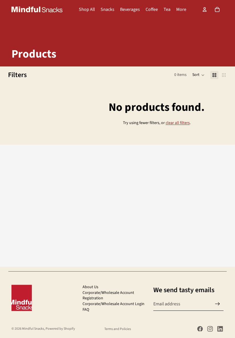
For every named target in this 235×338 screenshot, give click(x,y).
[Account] (204, 9)
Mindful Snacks (33, 328)
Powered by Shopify (60, 328)
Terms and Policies (117, 329)
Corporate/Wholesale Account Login (113, 304)
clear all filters (178, 123)
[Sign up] (217, 304)
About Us (90, 287)
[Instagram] (210, 328)
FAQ (86, 309)
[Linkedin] (220, 328)
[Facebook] (200, 328)
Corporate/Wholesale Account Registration (108, 295)
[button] (198, 75)
